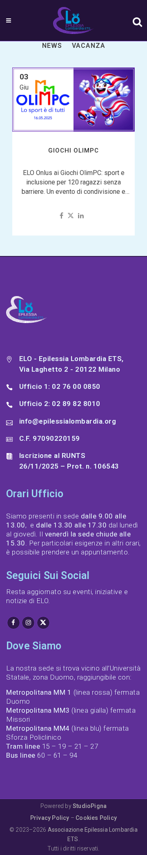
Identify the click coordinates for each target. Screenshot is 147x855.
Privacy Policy (49, 818)
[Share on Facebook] (61, 216)
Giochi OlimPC (73, 150)
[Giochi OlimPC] (73, 99)
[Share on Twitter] (70, 216)
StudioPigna (90, 806)
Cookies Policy (96, 818)
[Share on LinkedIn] (81, 216)
